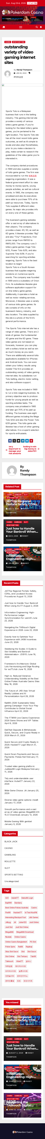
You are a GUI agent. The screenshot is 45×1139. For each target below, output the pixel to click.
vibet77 (19, 961)
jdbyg (8, 922)
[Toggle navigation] (21, 27)
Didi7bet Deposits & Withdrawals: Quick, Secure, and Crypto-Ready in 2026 (22, 733)
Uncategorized (11, 881)
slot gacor (32, 951)
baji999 (8, 903)
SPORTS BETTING (18, 42)
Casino (34, 908)
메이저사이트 (20, 966)
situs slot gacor (11, 951)
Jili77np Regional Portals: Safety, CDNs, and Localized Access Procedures (20, 594)
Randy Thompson (24, 70)
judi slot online (22, 927)
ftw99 (7, 912)
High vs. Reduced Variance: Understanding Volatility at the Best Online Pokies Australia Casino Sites (21, 679)
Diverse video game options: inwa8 (21, 800)
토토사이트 (28, 981)
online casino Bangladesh (16, 942)
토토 (19, 981)
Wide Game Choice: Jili (15, 790)
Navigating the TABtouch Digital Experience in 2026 (20, 1105)
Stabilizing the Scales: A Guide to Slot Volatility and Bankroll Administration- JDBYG (20, 652)
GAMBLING (18, 494)
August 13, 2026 (16, 1024)
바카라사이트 (10, 971)
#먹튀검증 (18, 77)
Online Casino (20, 937)
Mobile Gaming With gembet (18, 821)
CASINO (7, 42)
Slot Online (9, 956)
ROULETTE (10, 861)
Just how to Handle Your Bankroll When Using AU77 (21, 532)
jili (15, 922)
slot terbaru (22, 956)
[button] (37, 27)
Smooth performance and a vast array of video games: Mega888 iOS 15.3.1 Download (22, 812)
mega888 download (25, 932)
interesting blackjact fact (15, 917)
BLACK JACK (10, 841)
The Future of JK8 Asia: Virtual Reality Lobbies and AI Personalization (19, 693)
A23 (6, 898)
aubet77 (15, 898)
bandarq (18, 903)
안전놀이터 (9, 976)
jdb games (33, 917)
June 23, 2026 (15, 1081)
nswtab (8, 937)
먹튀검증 (33, 175)
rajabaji (29, 947)
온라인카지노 (22, 976)
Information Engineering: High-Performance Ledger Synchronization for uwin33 (19, 615)
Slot (22, 951)
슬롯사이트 (23, 971)
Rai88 (20, 947)
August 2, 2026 (16, 1053)
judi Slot (8, 927)
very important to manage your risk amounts (15, 450)
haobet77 (18, 912)
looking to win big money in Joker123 (29, 449)
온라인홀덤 (9, 981)
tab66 (33, 956)
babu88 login (27, 898)
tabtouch (9, 961)
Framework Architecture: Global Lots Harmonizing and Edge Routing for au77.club (21, 666)
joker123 (22, 922)
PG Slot (33, 942)
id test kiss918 (31, 912)
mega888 (9, 932)
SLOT (26, 494)
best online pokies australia (16, 908)
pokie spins (10, 947)
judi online (34, 922)
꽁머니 (28, 961)
